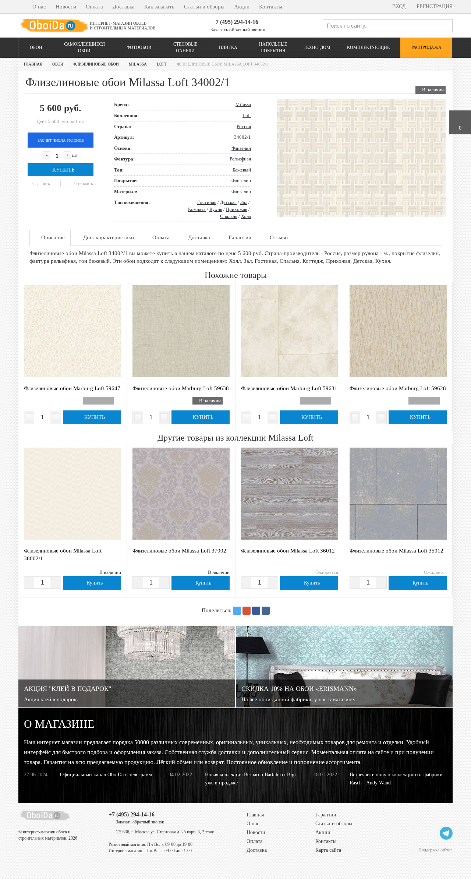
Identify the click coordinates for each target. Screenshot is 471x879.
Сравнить (40, 183)
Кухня (215, 209)
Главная (255, 815)
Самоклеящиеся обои (84, 47)
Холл (246, 216)
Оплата (94, 7)
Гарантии (325, 815)
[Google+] (246, 611)
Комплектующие (368, 47)
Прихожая (236, 209)
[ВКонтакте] (266, 611)
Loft (246, 115)
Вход (398, 6)
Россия (244, 126)
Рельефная (240, 159)
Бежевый (242, 170)
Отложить (83, 183)
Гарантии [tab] (239, 237)
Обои (36, 47)
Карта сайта (328, 850)
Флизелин (241, 148)
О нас (39, 7)
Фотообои (139, 47)
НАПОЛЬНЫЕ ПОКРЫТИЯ (273, 47)
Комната (197, 209)
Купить (63, 170)
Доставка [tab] (198, 237)
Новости (66, 7)
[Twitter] (237, 611)
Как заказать (159, 7)
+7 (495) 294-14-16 (235, 22)
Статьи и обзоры (204, 7)
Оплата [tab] (160, 237)
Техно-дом (317, 47)
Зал (243, 202)
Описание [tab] (52, 237)
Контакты (270, 7)
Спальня (228, 216)
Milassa (243, 104)
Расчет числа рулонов (61, 140)
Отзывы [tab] (278, 237)
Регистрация (434, 6)
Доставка (124, 7)
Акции (241, 7)
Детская (228, 202)
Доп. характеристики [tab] (108, 237)
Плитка (228, 47)
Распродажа (426, 47)
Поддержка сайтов (435, 849)
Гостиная (206, 202)
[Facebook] (256, 611)
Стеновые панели (185, 47)
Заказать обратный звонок (237, 29)
